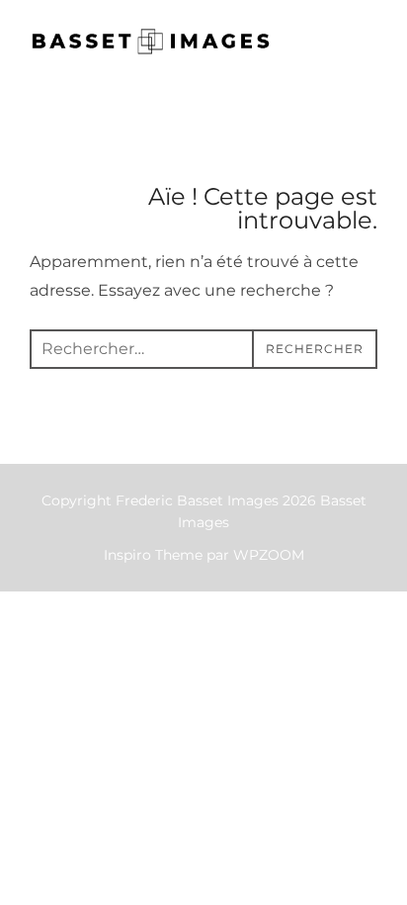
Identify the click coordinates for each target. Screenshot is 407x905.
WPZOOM (268, 555)
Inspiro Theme (153, 555)
